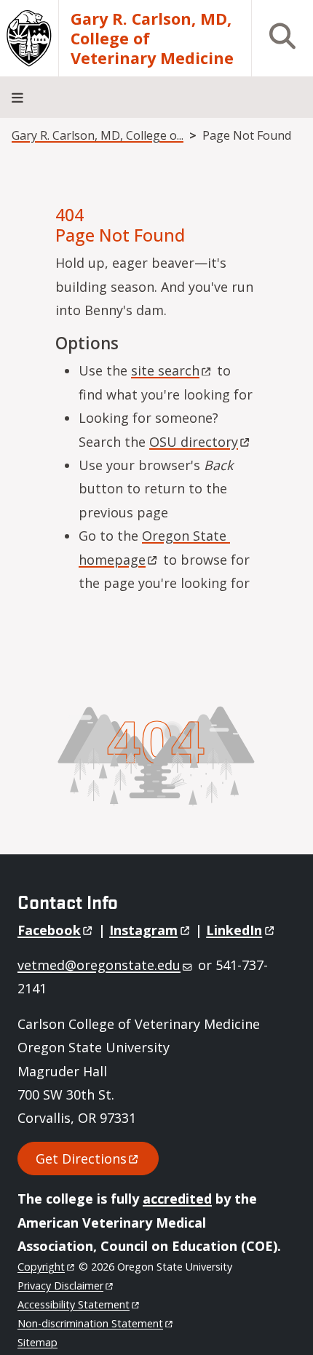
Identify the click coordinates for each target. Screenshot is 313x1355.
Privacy (60, 1285)
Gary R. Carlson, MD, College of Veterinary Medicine (152, 38)
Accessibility (73, 1304)
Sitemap (37, 1342)
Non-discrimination (90, 1323)
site (165, 370)
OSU (193, 441)
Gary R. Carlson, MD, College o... (97, 135)
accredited (177, 1198)
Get (81, 1158)
